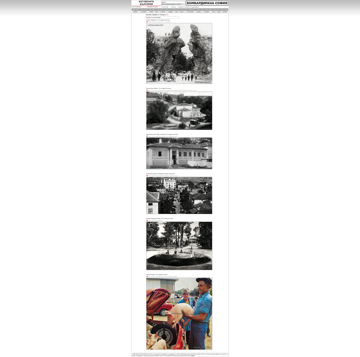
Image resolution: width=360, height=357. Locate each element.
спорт (213, 11)
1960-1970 (192, 9)
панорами (183, 90)
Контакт (173, 7)
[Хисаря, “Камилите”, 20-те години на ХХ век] (179, 83)
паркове (160, 220)
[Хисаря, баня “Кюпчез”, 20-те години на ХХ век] (179, 129)
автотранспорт (169, 90)
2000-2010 (224, 9)
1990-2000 (216, 9)
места (181, 11)
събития (163, 11)
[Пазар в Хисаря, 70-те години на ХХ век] (179, 349)
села (176, 11)
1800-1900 (136, 9)
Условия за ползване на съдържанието (188, 7)
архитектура (177, 90)
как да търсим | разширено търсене (171, 4)
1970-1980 (200, 9)
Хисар (156, 22)
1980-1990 (208, 9)
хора (156, 11)
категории (143, 11)
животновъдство (162, 276)
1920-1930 (160, 9)
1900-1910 (144, 9)
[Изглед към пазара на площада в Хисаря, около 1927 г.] (179, 213)
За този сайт (164, 7)
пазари (160, 175)
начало (135, 11)
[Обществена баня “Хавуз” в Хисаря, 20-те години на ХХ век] (179, 169)
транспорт (189, 90)
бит (166, 136)
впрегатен (161, 22)
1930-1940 (168, 9)
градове (170, 11)
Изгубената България (146, 2)
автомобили (161, 90)
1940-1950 (176, 9)
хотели (176, 175)
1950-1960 (184, 9)
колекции (206, 11)
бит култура (190, 11)
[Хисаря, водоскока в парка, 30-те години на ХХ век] (179, 269)
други (219, 11)
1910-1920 (152, 9)
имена (151, 11)
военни (199, 11)
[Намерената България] (207, 5)
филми (225, 11)
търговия (171, 175)
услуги (194, 90)
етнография (167, 22)
